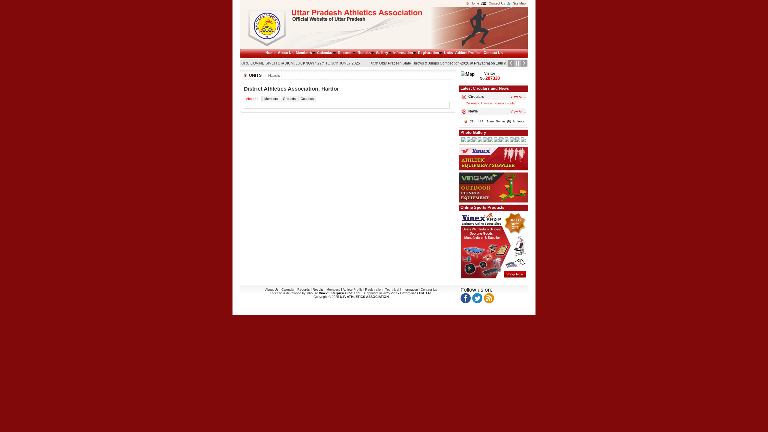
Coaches (307, 98)
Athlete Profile (352, 289)
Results (364, 53)
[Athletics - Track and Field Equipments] (493, 169)
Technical (392, 289)
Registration (428, 53)
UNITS (255, 75)
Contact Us (497, 3)
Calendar (325, 53)
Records (345, 53)
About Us (286, 53)
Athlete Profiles (468, 53)
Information (403, 53)
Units (448, 53)
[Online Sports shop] (494, 277)
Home (474, 3)
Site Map (519, 3)
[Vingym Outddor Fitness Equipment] (493, 201)
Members (304, 53)
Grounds (289, 98)
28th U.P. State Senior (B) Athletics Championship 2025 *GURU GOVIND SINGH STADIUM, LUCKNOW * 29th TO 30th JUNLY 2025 (245, 63)
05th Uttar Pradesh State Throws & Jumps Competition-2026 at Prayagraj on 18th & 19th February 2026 (448, 63)
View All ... (518, 111)
